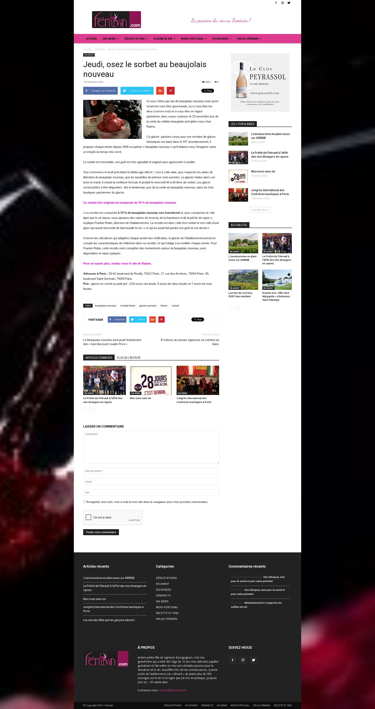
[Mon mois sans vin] (151, 380)
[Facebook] (276, 2)
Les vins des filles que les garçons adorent (109, 620)
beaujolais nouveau (105, 305)
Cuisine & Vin (162, 38)
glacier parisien (147, 305)
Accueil (91, 38)
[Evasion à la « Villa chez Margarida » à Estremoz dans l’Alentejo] (277, 280)
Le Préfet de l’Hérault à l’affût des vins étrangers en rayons (276, 260)
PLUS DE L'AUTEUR (128, 357)
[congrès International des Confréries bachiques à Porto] (198, 380)
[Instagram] (282, 2)
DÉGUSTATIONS (166, 578)
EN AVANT (89, 393)
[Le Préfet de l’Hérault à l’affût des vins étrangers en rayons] (104, 380)
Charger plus (259, 209)
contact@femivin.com (173, 690)
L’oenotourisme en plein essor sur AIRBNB (109, 577)
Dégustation (135, 38)
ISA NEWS (109, 38)
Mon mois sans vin (140, 398)
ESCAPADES (163, 589)
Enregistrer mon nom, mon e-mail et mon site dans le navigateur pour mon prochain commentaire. (147, 501)
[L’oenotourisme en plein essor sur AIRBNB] (238, 139)
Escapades (220, 38)
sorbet (175, 305)
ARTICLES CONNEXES (99, 357)
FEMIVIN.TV (163, 595)
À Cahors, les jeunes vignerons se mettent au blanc (190, 342)
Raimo (164, 305)
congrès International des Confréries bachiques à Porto (113, 609)
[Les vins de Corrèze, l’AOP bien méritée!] (243, 280)
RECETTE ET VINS (167, 613)
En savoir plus (159, 682)
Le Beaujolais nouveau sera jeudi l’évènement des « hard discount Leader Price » (112, 342)
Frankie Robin (128, 305)
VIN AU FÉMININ (247, 38)
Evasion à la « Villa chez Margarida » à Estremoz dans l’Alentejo (276, 296)
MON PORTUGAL (192, 38)
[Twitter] (289, 2)
